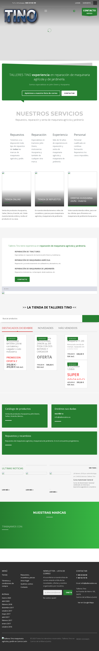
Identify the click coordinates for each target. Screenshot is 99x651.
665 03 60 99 (30, 3)
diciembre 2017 (8, 607)
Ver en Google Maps (85, 602)
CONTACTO (22, 279)
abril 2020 (5, 601)
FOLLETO (80, 48)
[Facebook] (4, 3)
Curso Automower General (83, 480)
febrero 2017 (7, 620)
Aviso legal (25, 580)
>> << (49, 307)
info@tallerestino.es (89, 583)
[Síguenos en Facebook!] (91, 639)
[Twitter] (8, 3)
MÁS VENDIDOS (68, 328)
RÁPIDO (89, 11)
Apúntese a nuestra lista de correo (41, 93)
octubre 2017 (7, 611)
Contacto (24, 587)
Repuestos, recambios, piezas (28, 576)
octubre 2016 (7, 627)
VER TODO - (93, 468)
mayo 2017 (6, 614)
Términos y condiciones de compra (8, 583)
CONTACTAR (69, 93)
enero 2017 (6, 623)
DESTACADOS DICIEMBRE (17, 328)
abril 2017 (5, 617)
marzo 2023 (6, 598)
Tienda (4, 575)
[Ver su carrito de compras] (75, 11)
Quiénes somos (27, 584)
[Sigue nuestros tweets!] (95, 639)
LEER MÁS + (6, 490)
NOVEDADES (45, 328)
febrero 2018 (7, 604)
